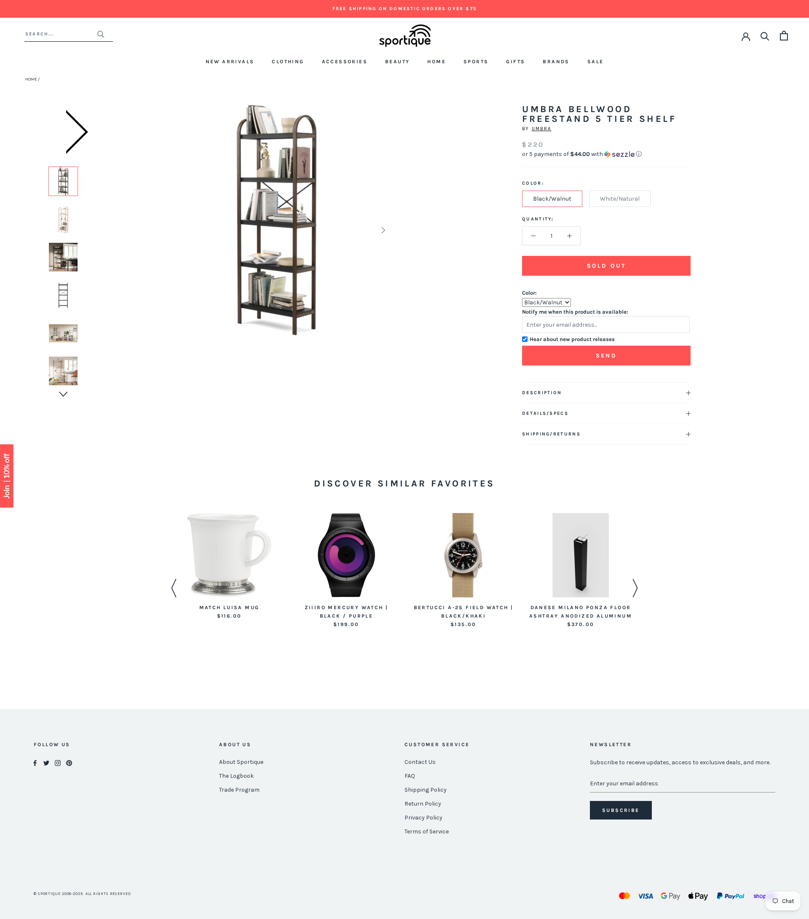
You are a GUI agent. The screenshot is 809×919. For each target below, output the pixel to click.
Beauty (397, 61)
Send (606, 355)
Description (542, 392)
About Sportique (241, 762)
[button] (606, 154)
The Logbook (236, 775)
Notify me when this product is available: (575, 312)
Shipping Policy (425, 789)
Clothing (288, 61)
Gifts (515, 61)
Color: (529, 293)
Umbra (542, 129)
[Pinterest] (69, 762)
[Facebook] (35, 762)
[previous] (169, 229)
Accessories (344, 61)
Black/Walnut (552, 198)
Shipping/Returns (551, 434)
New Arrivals (230, 61)
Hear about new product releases (572, 339)
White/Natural (620, 198)
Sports (475, 61)
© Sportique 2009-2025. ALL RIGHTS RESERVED (82, 894)
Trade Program (239, 789)
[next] (382, 229)
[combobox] (60, 34)
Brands (556, 61)
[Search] (765, 35)
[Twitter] (46, 762)
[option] (63, 181)
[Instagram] (58, 762)
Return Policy (422, 803)
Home (436, 61)
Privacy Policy (423, 817)
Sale (595, 61)
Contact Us (420, 762)
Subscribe (621, 810)
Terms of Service (426, 831)
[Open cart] (784, 35)
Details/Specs (545, 413)
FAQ (409, 775)
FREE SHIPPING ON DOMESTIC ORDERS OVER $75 (404, 8)
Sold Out (606, 265)
